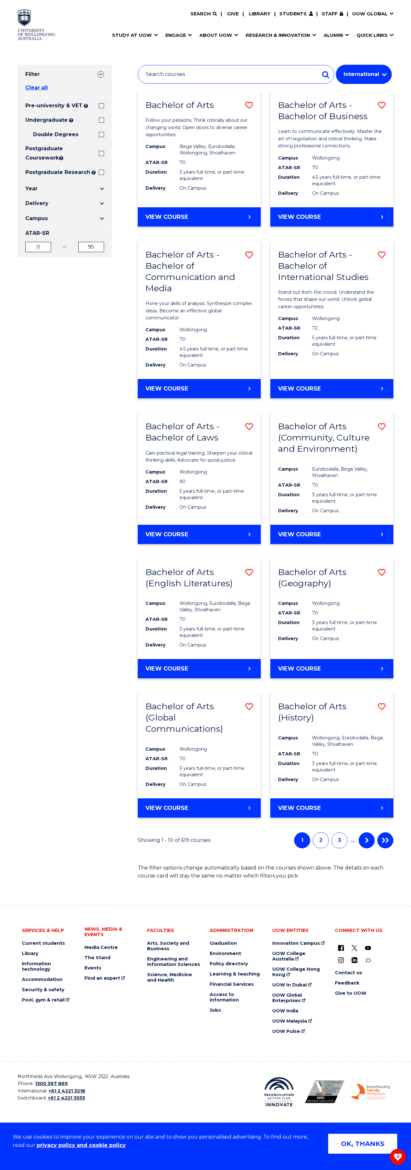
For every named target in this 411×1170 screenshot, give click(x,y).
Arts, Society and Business (168, 946)
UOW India (285, 1011)
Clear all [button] (36, 88)
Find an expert (102, 978)
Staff (329, 14)
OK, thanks (362, 1144)
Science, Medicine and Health (169, 977)
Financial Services (232, 984)
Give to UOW (350, 993)
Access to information (224, 997)
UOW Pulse (286, 1031)
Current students (43, 943)
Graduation (223, 943)
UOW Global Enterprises (287, 998)
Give (233, 14)
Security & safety (43, 990)
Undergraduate (46, 120)
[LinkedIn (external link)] (354, 960)
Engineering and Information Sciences (173, 961)
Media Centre (101, 947)
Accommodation (42, 979)
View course (184, 220)
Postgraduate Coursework (41, 153)
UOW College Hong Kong (296, 972)
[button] (249, 105)
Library (259, 14)
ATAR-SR (37, 233)
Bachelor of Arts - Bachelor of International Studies (323, 265)
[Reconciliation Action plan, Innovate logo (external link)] (279, 1092)
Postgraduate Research (57, 172)
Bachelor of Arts (179, 105)
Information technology (36, 966)
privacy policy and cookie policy (81, 1145)
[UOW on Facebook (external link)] (341, 948)
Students (293, 14)
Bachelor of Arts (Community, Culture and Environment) (324, 437)
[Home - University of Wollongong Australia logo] (36, 24)
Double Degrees (55, 134)
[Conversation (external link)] (368, 960)
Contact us (348, 973)
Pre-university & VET (54, 106)
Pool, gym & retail (43, 1000)
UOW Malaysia (289, 1021)
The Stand (97, 957)
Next (367, 840)
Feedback (347, 983)
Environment (225, 953)
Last (385, 840)
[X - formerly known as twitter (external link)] (354, 948)
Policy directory (229, 964)
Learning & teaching (235, 974)
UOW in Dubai (289, 985)
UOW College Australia (288, 956)
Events (92, 968)
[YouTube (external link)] (368, 948)
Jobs (215, 1010)
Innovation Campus (296, 943)
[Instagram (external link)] (341, 960)
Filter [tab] (32, 74)
